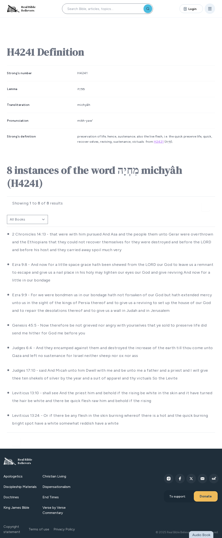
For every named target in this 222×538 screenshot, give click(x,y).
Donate (206, 496)
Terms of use (39, 529)
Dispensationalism (56, 487)
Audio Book (201, 535)
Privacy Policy (64, 529)
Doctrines (11, 497)
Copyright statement (11, 529)
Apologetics (13, 476)
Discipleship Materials (20, 487)
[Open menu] (210, 8)
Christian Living (54, 476)
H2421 (159, 142)
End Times (50, 497)
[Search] (148, 8)
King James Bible (16, 507)
